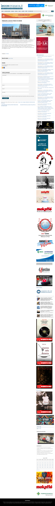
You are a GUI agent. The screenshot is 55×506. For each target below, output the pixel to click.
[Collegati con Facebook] (4, 67)
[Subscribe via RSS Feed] (2, 67)
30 (52, 467)
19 (42, 465)
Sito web (3, 92)
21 (47, 465)
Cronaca (12, 11)
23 (52, 465)
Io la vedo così (30, 11)
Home (2, 11)
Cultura (23, 11)
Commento (4, 75)
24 (37, 467)
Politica (16, 11)
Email (3, 88)
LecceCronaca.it (27, 500)
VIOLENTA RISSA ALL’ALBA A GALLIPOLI (27, 104)
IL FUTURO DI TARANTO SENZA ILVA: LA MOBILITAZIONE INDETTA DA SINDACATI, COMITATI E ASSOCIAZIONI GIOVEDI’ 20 (46, 307)
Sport (26, 11)
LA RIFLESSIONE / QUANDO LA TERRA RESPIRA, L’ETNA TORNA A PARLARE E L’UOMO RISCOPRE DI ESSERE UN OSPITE (45, 60)
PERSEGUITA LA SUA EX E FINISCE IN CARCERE (12, 21)
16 (52, 464)
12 (42, 464)
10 (37, 464)
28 (47, 467)
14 (47, 464)
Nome (3, 85)
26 (42, 467)
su (40, 56)
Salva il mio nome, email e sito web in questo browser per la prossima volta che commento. (18, 96)
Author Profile (11, 58)
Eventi (20, 11)
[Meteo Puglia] (39, 428)
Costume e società (7, 11)
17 (37, 465)
